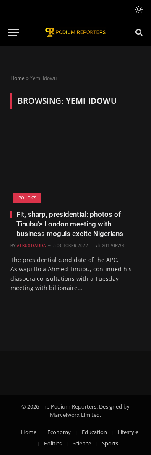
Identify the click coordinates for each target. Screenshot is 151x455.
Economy (59, 432)
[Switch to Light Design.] (138, 9)
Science (82, 443)
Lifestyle (128, 432)
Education (94, 432)
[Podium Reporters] (75, 32)
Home (17, 78)
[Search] (138, 32)
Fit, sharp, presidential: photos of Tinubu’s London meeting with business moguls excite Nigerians (69, 224)
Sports (110, 443)
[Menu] (13, 32)
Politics (27, 198)
